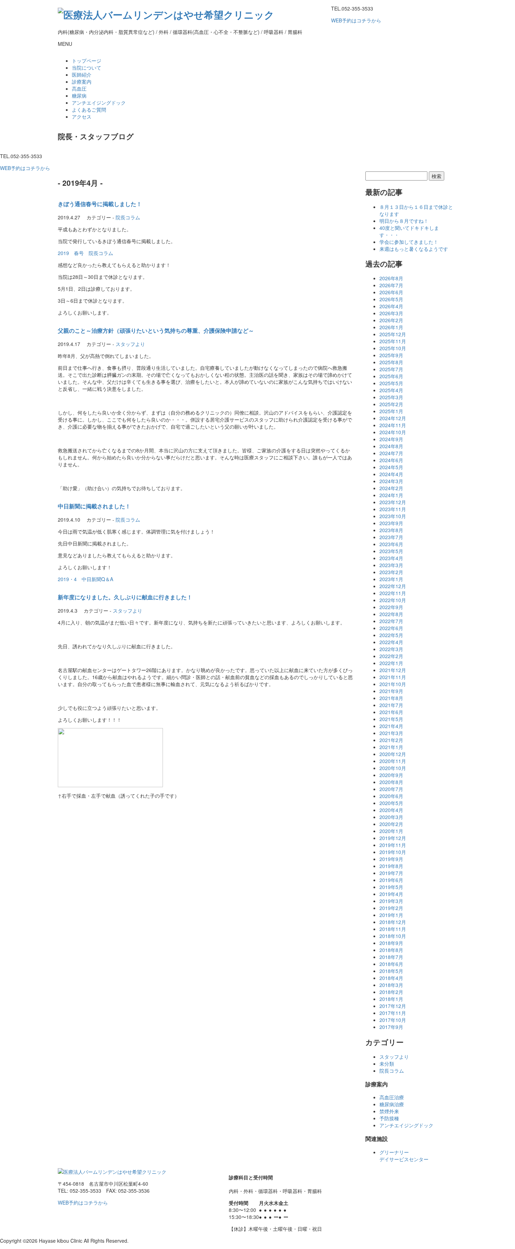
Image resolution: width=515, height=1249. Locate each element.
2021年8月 (391, 697)
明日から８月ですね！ (403, 220)
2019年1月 (391, 914)
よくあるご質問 (89, 109)
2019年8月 (391, 865)
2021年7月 (391, 704)
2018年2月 (391, 991)
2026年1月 (391, 327)
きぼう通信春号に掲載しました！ (100, 204)
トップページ (86, 60)
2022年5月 (391, 634)
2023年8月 (391, 530)
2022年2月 (391, 655)
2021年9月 (391, 690)
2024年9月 (391, 439)
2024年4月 (391, 474)
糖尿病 (79, 95)
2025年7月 (391, 369)
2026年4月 (391, 306)
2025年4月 (391, 390)
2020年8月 (391, 781)
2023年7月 (391, 537)
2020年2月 (391, 823)
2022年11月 (392, 593)
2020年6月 (391, 795)
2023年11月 (392, 509)
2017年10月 (392, 1019)
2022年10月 (392, 600)
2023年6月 (391, 544)
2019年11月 (392, 844)
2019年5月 (391, 886)
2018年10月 (392, 935)
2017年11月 (392, 1012)
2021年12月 (392, 669)
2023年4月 (391, 558)
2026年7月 (391, 285)
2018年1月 (391, 998)
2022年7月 (391, 621)
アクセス (81, 116)
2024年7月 (391, 453)
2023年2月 (391, 572)
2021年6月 (391, 711)
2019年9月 (391, 858)
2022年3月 (391, 648)
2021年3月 (391, 732)
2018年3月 (391, 984)
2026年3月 (391, 313)
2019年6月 (391, 879)
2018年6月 (391, 963)
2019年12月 (392, 837)
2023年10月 (392, 516)
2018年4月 (391, 977)
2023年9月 (391, 523)
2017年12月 (392, 1005)
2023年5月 (391, 551)
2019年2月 (391, 907)
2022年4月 (391, 641)
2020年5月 (391, 802)
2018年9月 (391, 942)
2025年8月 (391, 362)
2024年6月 (391, 460)
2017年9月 (391, 1026)
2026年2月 (391, 320)
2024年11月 (392, 425)
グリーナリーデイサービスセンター (403, 1156)
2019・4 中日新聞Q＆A (85, 579)
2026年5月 (391, 299)
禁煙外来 (389, 1111)
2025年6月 (391, 376)
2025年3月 (391, 397)
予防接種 (389, 1118)
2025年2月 (391, 404)
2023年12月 (392, 502)
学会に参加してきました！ (408, 241)
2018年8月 (391, 949)
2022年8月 (391, 614)
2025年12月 (392, 334)
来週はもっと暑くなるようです (413, 248)
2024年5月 (391, 467)
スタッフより (130, 343)
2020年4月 (391, 809)
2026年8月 (391, 278)
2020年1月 (391, 830)
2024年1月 (391, 495)
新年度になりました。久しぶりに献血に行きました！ (125, 597)
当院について (86, 67)
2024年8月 (391, 446)
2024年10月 (392, 432)
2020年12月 (392, 753)
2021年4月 (391, 725)
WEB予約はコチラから (356, 20)
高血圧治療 (391, 1097)
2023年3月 (391, 565)
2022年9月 (391, 607)
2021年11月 (392, 676)
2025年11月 (392, 341)
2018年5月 (391, 970)
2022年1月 (391, 662)
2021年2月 (391, 739)
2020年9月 (391, 774)
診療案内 (81, 81)
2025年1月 (391, 411)
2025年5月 (391, 383)
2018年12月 (392, 921)
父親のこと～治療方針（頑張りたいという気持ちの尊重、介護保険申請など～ (156, 330)
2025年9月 (391, 355)
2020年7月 (391, 788)
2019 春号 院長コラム (85, 252)
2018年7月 (391, 956)
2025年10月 (392, 348)
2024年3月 (391, 481)
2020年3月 (391, 816)
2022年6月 (391, 627)
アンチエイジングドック (99, 102)
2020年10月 (392, 767)
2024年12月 (392, 418)
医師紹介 (81, 74)
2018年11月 (392, 928)
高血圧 (79, 88)
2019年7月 (391, 872)
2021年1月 (391, 746)
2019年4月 (391, 893)
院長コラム (128, 217)
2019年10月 (392, 851)
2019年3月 (391, 900)
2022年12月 (392, 586)
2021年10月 (392, 683)
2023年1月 (391, 579)
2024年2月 (391, 488)
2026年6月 (391, 292)
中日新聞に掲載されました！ (94, 506)
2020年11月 (392, 760)
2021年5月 (391, 718)
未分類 (386, 1063)
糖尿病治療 (391, 1104)
